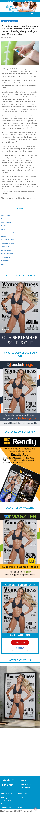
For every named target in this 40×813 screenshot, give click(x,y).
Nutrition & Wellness (7, 243)
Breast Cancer (5, 226)
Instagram (12, 784)
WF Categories (5, 798)
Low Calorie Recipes (7, 801)
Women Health (5, 260)
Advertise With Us (26, 784)
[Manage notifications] (35, 808)
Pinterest (9, 784)
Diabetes (3, 236)
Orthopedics (5, 246)
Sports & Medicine (7, 250)
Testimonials (21, 804)
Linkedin (7, 784)
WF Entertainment (6, 807)
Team (19, 801)
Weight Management (7, 253)
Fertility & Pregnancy (10, 21)
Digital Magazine (25, 787)
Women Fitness (12, 9)
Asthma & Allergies (7, 222)
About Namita (22, 798)
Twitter (5, 784)
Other (3, 264)
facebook (2, 784)
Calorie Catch (5, 804)
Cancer (3, 229)
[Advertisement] (20, 738)
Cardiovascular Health (8, 233)
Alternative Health (6, 215)
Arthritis (3, 219)
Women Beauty (5, 257)
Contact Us (21, 807)
